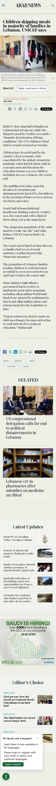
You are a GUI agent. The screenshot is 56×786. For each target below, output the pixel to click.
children (11, 366)
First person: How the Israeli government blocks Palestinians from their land (19, 701)
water (26, 366)
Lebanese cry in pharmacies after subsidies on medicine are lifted (25, 488)
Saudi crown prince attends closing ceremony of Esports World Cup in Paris (19, 567)
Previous (3, 54)
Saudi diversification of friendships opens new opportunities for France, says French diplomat (18, 583)
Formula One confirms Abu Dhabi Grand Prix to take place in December (18, 598)
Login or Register (13, 764)
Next (52, 54)
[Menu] (3, 5)
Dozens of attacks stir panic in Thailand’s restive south (19, 553)
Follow (47, 109)
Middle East (9, 693)
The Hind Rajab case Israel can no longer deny (19, 719)
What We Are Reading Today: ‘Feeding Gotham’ (18, 538)
